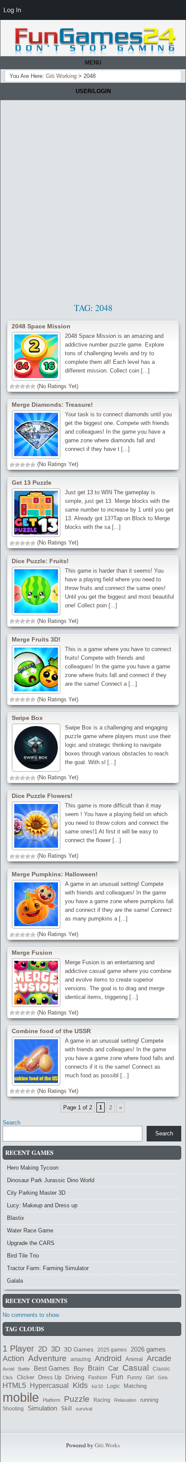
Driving (74, 1377)
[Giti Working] (95, 41)
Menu (93, 62)
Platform (51, 1400)
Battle (24, 1368)
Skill (66, 1409)
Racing (101, 1400)
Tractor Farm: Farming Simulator (48, 1268)
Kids (80, 1385)
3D (55, 1349)
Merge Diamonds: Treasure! (52, 404)
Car (113, 1368)
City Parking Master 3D (36, 1193)
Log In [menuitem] (12, 9)
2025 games (112, 1350)
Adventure (47, 1358)
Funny (134, 1377)
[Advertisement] (93, 198)
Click (8, 1377)
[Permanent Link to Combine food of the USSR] (36, 1061)
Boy (79, 1368)
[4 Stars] (27, 386)
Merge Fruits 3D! (36, 639)
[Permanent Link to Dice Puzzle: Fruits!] (36, 591)
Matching (135, 1386)
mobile (21, 1397)
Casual (135, 1367)
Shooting (13, 1409)
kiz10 (97, 1386)
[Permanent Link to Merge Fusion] (36, 982)
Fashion (97, 1377)
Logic (113, 1386)
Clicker (25, 1377)
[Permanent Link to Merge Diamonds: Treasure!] (36, 434)
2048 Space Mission (41, 326)
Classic (161, 1369)
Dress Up (49, 1377)
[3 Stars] (22, 386)
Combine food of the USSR (51, 1031)
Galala (15, 1280)
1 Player (18, 1348)
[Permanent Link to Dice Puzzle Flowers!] (36, 825)
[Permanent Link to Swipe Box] (36, 747)
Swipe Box (27, 717)
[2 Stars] (17, 386)
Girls (163, 1377)
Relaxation (125, 1400)
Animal (134, 1359)
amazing (81, 1359)
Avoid (8, 1368)
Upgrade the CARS (31, 1243)
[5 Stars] (32, 386)
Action (13, 1358)
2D (42, 1349)
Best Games (52, 1368)
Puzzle (77, 1399)
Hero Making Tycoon (32, 1167)
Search (11, 1122)
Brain (96, 1368)
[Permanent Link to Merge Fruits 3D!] (36, 669)
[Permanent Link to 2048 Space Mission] (36, 356)
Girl (150, 1377)
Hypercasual (49, 1385)
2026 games (148, 1349)
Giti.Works (107, 1445)
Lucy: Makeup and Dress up (42, 1205)
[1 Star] (12, 386)
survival (84, 1408)
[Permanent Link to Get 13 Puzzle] (36, 512)
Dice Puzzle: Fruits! (40, 561)
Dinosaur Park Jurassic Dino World (50, 1180)
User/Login (93, 91)
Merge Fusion (32, 952)
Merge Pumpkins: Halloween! (55, 874)
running (149, 1400)
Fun (117, 1377)
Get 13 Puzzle (31, 482)
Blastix (15, 1218)
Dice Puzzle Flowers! (42, 795)
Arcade (159, 1358)
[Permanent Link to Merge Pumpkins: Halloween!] (36, 904)
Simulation (42, 1408)
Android (108, 1358)
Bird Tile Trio (23, 1255)
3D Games (78, 1349)
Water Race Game (30, 1230)
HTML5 (14, 1385)
